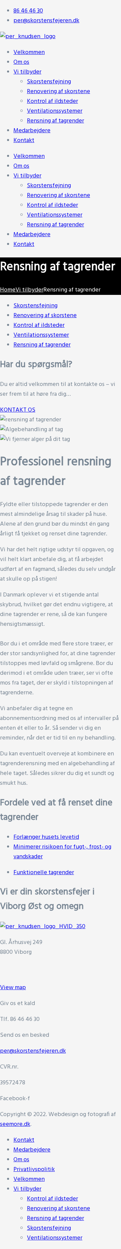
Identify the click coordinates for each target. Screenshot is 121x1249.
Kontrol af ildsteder (52, 205)
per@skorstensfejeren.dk (33, 1051)
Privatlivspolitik (34, 1169)
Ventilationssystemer (54, 215)
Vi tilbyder (27, 176)
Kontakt (23, 244)
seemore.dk (15, 1124)
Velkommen (29, 156)
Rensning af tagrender (55, 225)
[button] (17, 410)
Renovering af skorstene (58, 195)
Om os (21, 166)
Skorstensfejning (49, 186)
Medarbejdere (31, 235)
